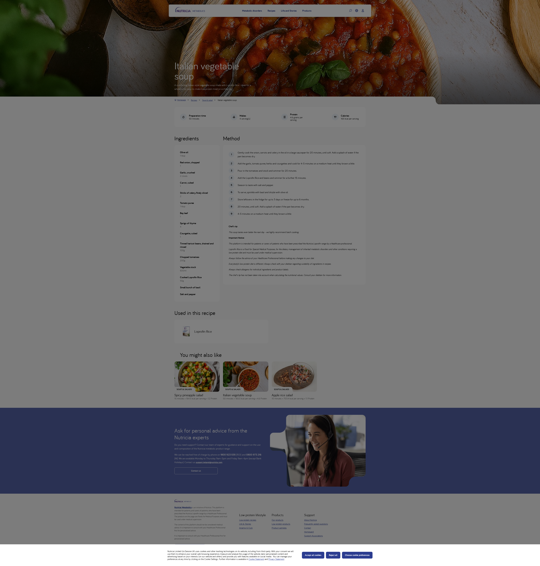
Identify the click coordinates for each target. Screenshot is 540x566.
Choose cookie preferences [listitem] (357, 555)
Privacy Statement (276, 559)
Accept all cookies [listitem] (313, 555)
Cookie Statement (256, 559)
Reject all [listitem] (333, 555)
